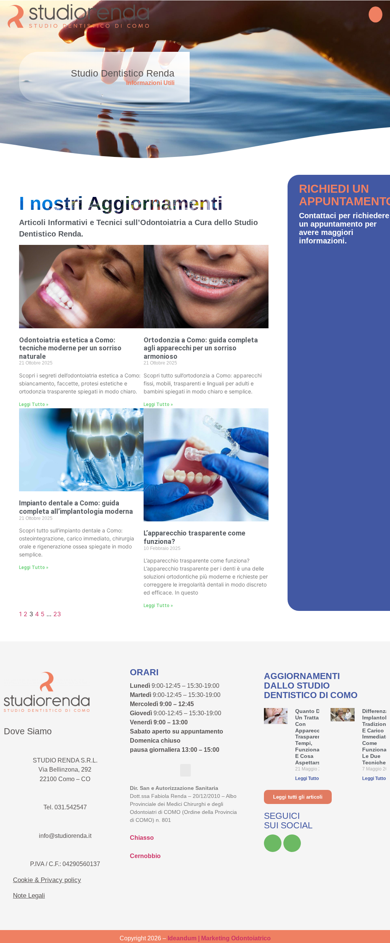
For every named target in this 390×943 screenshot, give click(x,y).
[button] (375, 14)
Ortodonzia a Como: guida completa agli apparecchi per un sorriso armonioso (201, 348)
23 (57, 614)
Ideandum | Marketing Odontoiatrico (219, 938)
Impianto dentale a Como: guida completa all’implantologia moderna (76, 507)
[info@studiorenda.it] (65, 820)
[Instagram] (292, 843)
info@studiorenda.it (65, 836)
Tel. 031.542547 (65, 807)
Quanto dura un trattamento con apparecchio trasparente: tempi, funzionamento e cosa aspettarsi (315, 736)
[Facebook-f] (272, 843)
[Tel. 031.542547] (65, 791)
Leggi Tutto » (33, 404)
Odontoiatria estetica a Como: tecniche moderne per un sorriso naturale (70, 348)
